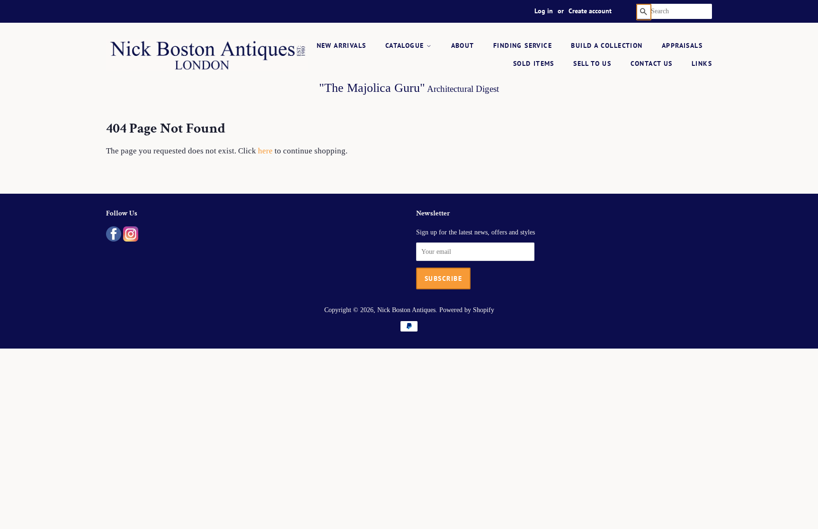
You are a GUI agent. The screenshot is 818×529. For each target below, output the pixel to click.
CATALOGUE (406, 45)
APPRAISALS (682, 45)
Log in (543, 11)
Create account (590, 11)
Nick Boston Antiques (406, 310)
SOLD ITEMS (533, 63)
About (462, 45)
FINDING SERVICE (522, 45)
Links (702, 63)
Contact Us (652, 63)
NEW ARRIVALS (341, 45)
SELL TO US (592, 63)
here (265, 150)
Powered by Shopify (466, 310)
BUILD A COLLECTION (606, 45)
